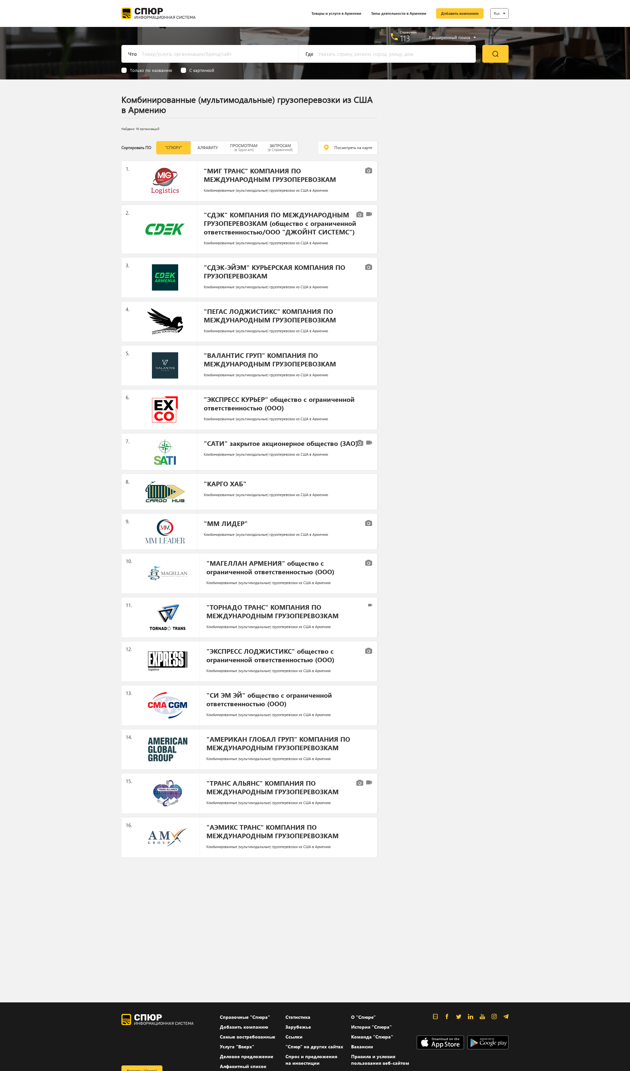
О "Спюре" (363, 1017)
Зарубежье (298, 1027)
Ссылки (294, 1037)
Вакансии (362, 1046)
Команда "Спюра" (372, 1037)
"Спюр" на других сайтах (314, 1046)
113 (405, 38)
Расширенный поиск (449, 37)
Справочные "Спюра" (245, 1017)
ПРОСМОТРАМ (244, 147)
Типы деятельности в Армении (398, 13)
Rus (497, 13)
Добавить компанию (460, 13)
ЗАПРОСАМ (280, 147)
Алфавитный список (243, 1066)
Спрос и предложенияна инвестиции (311, 1059)
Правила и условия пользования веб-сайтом (380, 1059)
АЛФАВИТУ (208, 147)
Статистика (297, 1017)
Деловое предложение (246, 1056)
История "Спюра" (371, 1027)
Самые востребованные (247, 1037)
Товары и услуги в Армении (336, 13)
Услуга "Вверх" (237, 1046)
